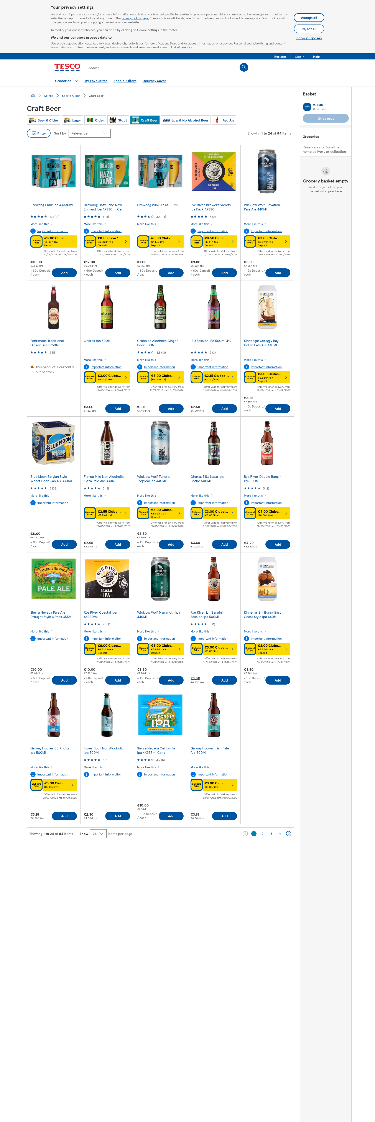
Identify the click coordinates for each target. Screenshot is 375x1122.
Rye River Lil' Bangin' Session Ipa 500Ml (207, 614)
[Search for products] (244, 67)
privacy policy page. (135, 18)
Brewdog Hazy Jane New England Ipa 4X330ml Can (103, 207)
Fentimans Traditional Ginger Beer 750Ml (47, 342)
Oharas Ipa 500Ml (97, 340)
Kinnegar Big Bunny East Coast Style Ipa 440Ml (262, 614)
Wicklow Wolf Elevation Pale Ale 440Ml (262, 207)
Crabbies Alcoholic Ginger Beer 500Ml (157, 342)
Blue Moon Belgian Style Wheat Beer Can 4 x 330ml (51, 478)
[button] (280, 56)
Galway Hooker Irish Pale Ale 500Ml (210, 750)
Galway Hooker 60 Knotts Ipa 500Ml (50, 750)
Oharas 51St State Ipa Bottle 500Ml (207, 478)
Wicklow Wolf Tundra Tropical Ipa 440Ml (153, 478)
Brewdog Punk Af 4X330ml (158, 204)
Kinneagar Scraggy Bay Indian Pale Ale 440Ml (261, 342)
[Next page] (288, 833)
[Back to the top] (189, 850)
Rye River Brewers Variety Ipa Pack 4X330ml (211, 207)
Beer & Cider (71, 95)
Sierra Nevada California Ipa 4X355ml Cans (156, 750)
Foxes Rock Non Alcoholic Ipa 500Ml (104, 750)
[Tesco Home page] (67, 67)
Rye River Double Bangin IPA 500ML (262, 478)
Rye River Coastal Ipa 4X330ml (100, 614)
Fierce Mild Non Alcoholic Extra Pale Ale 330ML (104, 478)
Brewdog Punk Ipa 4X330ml (51, 204)
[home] (33, 95)
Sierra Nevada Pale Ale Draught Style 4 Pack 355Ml (51, 614)
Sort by (60, 133)
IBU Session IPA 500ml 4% (211, 340)
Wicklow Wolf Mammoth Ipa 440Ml (158, 614)
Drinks (48, 95)
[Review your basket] (307, 107)
